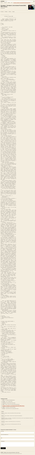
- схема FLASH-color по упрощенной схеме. (10, 408)
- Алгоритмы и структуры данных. (9, 407)
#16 (11, 2)
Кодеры (13, 11)
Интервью (6, 11)
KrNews (9, 2)
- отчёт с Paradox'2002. (7, 401)
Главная (2, 2)
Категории (2, 11)
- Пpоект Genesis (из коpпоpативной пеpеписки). (11, 404)
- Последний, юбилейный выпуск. (8, 400)
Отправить (3, 448)
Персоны (10, 11)
